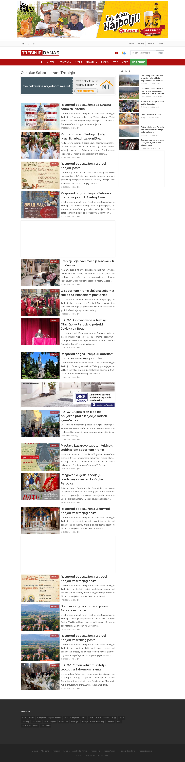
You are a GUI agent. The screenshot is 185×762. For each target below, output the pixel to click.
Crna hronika (36, 722)
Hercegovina (146, 96)
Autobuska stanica (79, 751)
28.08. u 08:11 (157, 148)
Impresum (150, 44)
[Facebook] (23, 43)
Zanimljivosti (63, 722)
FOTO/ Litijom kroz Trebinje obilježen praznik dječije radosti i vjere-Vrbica (84, 416)
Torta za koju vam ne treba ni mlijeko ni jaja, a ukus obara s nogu (152, 142)
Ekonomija (26, 722)
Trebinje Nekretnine (127, 751)
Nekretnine (138, 62)
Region (83, 718)
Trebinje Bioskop (145, 751)
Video (125, 62)
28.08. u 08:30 (154, 117)
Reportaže (110, 722)
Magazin (91, 62)
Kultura (106, 718)
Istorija (119, 722)
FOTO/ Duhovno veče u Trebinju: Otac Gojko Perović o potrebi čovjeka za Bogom (84, 324)
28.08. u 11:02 (158, 96)
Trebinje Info (95, 751)
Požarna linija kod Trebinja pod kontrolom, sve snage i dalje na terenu (152, 129)
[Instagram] (33, 43)
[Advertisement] (68, 238)
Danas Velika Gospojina (151, 114)
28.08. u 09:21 (155, 107)
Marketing (140, 44)
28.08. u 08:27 (155, 135)
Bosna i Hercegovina (71, 718)
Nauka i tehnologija (97, 722)
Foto (115, 62)
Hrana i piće (145, 148)
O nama (131, 44)
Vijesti (50, 62)
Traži (160, 52)
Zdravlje (85, 722)
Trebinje (144, 83)
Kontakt (160, 44)
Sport (78, 62)
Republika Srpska (54, 718)
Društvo (65, 62)
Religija (143, 117)
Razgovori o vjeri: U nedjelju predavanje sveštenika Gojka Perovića (82, 479)
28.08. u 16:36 (155, 83)
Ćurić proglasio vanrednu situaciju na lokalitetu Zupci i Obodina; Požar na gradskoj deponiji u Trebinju (152, 80)
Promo (104, 62)
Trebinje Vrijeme (109, 751)
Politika (121, 718)
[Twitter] (28, 43)
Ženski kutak (26, 726)
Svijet (91, 718)
